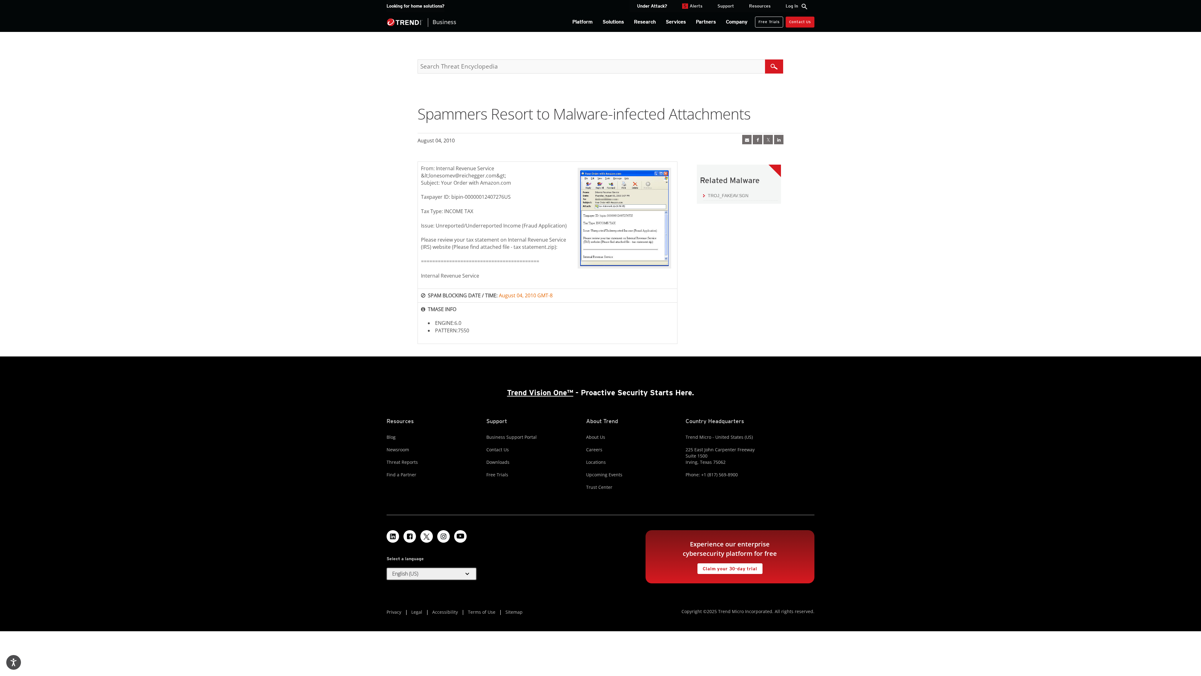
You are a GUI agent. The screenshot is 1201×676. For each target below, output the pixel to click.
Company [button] (736, 22)
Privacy (394, 612)
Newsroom (398, 450)
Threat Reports (402, 462)
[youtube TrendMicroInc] (460, 536)
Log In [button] (792, 5)
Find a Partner (401, 475)
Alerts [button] (693, 5)
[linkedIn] (778, 139)
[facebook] (757, 139)
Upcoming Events (604, 475)
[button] (432, 574)
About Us (595, 437)
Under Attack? (652, 5)
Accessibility (445, 612)
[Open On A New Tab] (768, 139)
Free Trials (767, 20)
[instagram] (443, 536)
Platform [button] (582, 22)
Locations (596, 462)
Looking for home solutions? (415, 5)
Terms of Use (481, 612)
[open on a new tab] (426, 536)
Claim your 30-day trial (727, 567)
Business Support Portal (511, 437)
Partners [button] (706, 22)
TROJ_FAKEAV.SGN (728, 195)
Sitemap (514, 612)
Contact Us (800, 21)
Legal (416, 612)
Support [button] (725, 5)
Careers (594, 450)
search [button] (804, 6)
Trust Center (599, 487)
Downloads (497, 462)
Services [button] (676, 22)
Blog (391, 437)
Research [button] (645, 22)
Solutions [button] (613, 22)
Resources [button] (760, 5)
